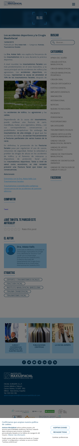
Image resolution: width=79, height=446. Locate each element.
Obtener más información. (17, 435)
